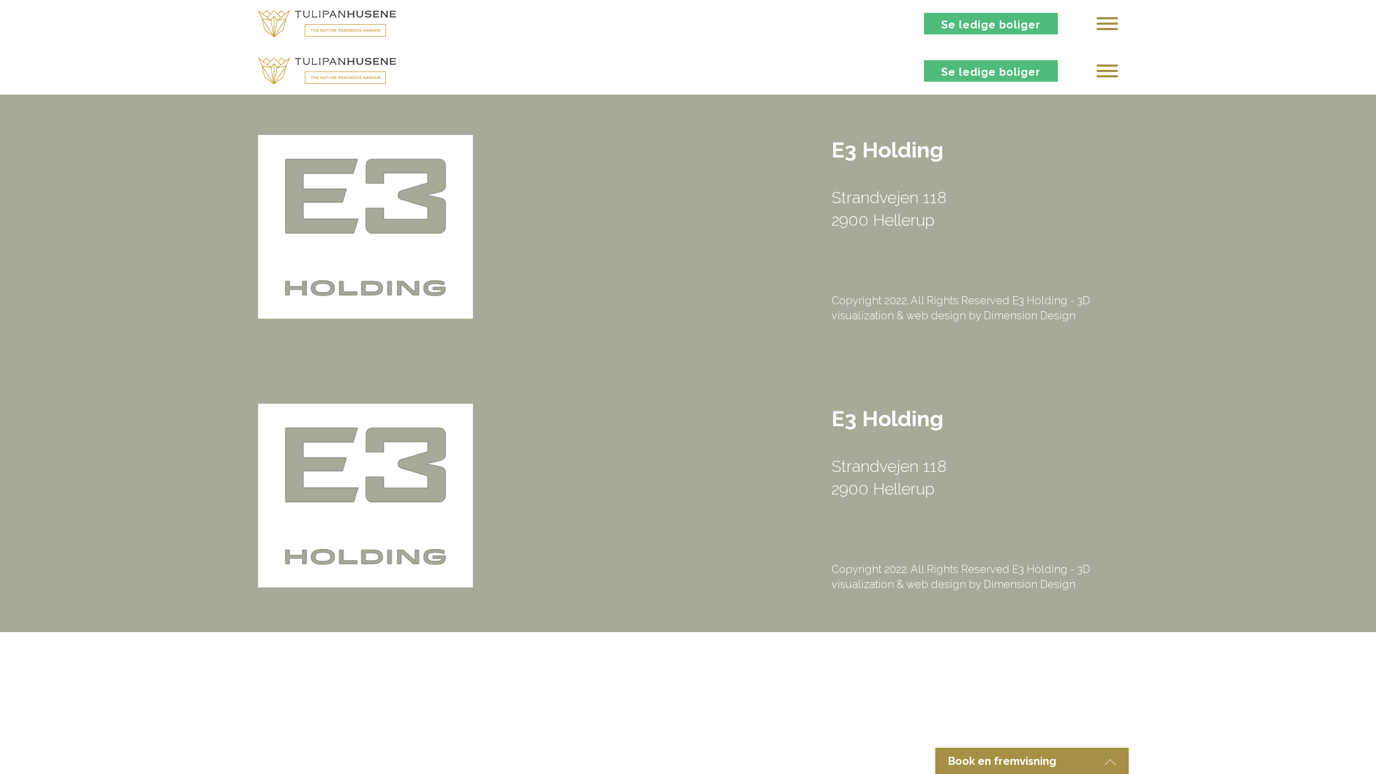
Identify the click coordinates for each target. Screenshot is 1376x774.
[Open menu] (1107, 23)
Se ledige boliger (991, 24)
